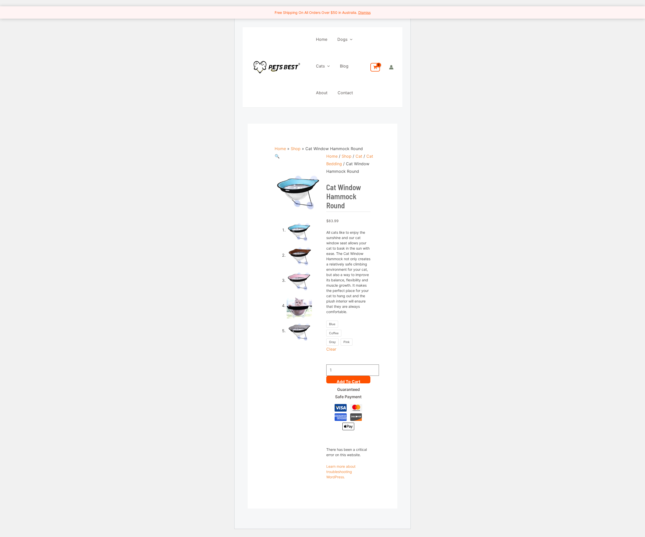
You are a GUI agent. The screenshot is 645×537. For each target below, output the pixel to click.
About (322, 92)
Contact (345, 92)
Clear (331, 349)
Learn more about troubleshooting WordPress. (341, 471)
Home (321, 39)
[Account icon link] (391, 67)
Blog (344, 66)
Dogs (342, 39)
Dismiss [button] (364, 12)
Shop (296, 148)
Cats (320, 66)
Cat (359, 156)
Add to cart (348, 381)
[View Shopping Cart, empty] (375, 67)
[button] (349, 39)
